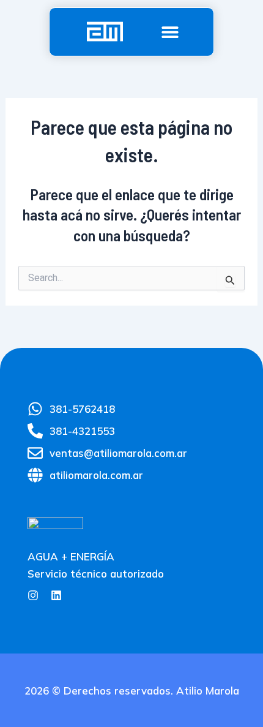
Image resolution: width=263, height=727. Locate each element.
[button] (170, 31)
